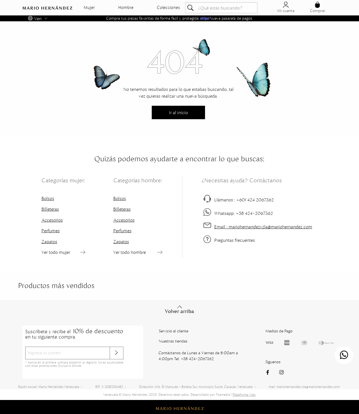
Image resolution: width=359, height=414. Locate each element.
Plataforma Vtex (244, 394)
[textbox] (221, 7)
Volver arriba (179, 311)
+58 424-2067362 (243, 213)
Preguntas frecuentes (234, 240)
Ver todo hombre (129, 252)
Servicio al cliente (173, 331)
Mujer (89, 7)
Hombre (126, 7)
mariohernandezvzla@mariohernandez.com (263, 226)
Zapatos (49, 241)
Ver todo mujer (56, 252)
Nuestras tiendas (173, 341)
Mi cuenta (285, 10)
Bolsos (48, 198)
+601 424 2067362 (244, 200)
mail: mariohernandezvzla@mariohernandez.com (304, 387)
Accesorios (52, 220)
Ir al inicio (178, 112)
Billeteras (50, 209)
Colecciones (168, 7)
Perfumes (51, 230)
